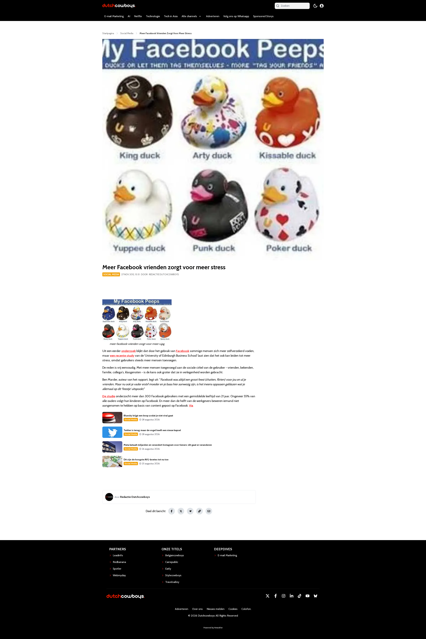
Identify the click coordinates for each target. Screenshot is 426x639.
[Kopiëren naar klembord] (199, 511)
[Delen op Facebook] (171, 511)
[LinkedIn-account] (292, 596)
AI (129, 16)
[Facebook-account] (276, 596)
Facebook (182, 351)
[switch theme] (315, 5)
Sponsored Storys (263, 16)
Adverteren (212, 16)
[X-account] (268, 596)
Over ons (197, 609)
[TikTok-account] (300, 596)
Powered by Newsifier (213, 627)
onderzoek (128, 351)
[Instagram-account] (284, 596)
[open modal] (322, 6)
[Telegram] (190, 511)
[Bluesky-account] (316, 596)
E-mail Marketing (114, 16)
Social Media (111, 274)
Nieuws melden (215, 609)
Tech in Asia (171, 16)
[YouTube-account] (308, 596)
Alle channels (189, 16)
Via (191, 405)
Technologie (153, 16)
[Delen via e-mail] (209, 511)
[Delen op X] (181, 511)
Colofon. (246, 609)
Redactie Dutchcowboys (164, 274)
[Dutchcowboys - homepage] (119, 5)
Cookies (232, 609)
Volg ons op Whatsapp (236, 16)
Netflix (138, 16)
